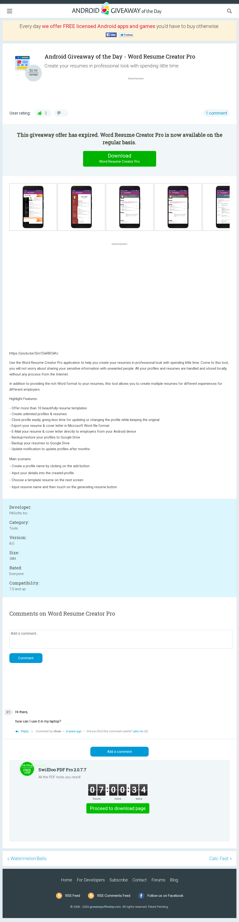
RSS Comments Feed (113, 896)
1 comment (216, 113)
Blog (174, 879)
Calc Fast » (220, 858)
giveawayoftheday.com (105, 906)
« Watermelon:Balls (27, 858)
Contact (140, 879)
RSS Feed (72, 896)
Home (66, 879)
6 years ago (74, 731)
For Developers (91, 879)
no (142, 731)
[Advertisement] (138, 92)
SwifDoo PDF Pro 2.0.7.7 (62, 769)
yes (135, 731)
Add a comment (119, 752)
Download (119, 158)
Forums (158, 879)
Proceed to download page (118, 808)
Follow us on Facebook (165, 896)
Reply (24, 731)
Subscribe (118, 879)
